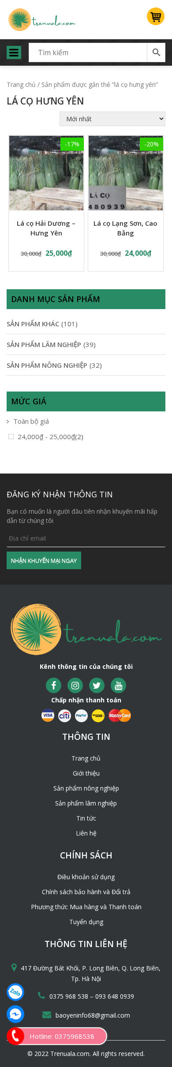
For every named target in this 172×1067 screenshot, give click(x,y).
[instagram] (75, 685)
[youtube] (118, 685)
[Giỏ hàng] (156, 20)
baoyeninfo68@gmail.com (93, 1015)
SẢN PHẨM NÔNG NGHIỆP (47, 365)
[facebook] (53, 685)
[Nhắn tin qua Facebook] (15, 1014)
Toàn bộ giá (31, 421)
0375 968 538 (69, 996)
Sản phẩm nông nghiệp (86, 788)
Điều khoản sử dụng (86, 877)
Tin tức (86, 818)
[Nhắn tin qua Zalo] (15, 992)
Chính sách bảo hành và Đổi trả (86, 892)
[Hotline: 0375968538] (15, 1036)
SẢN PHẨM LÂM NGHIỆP (44, 344)
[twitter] (97, 685)
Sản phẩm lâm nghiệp (86, 803)
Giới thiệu (86, 773)
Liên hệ (86, 833)
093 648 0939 (114, 996)
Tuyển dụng (86, 922)
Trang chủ (21, 84)
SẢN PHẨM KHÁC (33, 323)
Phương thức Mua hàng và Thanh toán (86, 907)
